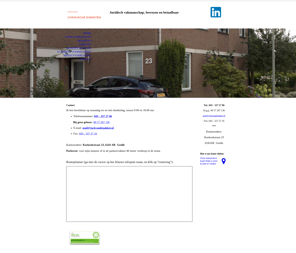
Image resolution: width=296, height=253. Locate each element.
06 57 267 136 (101, 122)
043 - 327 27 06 (103, 116)
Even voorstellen (78, 37)
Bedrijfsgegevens (78, 48)
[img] (84, 15)
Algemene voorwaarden (74, 51)
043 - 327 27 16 (88, 133)
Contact (85, 59)
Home (87, 33)
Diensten (83, 40)
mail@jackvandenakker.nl (98, 127)
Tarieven (85, 44)
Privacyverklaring (77, 55)
